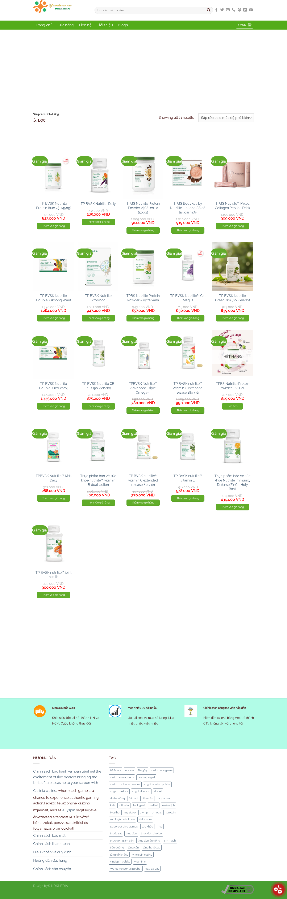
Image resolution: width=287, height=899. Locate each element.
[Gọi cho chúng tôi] (234, 10)
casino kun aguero (122, 777)
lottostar (124, 805)
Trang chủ (44, 25)
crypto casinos (119, 791)
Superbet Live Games (124, 826)
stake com (145, 819)
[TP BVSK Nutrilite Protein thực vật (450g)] (53, 174)
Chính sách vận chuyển (52, 869)
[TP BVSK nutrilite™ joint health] (53, 543)
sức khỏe (147, 826)
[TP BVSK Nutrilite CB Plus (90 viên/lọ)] (98, 354)
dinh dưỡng (117, 798)
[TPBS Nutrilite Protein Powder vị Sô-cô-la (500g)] (143, 174)
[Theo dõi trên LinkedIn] (245, 10)
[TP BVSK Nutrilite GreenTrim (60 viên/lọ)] (232, 266)
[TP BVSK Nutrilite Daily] (98, 174)
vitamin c (140, 861)
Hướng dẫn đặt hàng (50, 860)
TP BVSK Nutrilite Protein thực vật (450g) (53, 206)
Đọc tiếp (232, 406)
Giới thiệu (105, 25)
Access (129, 770)
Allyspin (68, 810)
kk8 (112, 805)
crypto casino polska (157, 784)
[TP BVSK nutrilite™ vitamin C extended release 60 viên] (143, 446)
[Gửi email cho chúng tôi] (228, 10)
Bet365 (142, 770)
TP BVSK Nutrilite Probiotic (98, 298)
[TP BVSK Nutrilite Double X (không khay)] (53, 266)
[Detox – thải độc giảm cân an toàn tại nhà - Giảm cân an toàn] (60, 10)
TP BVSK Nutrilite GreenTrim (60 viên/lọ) (232, 298)
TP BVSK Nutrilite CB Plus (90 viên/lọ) (98, 386)
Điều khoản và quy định (52, 852)
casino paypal (146, 777)
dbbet (158, 791)
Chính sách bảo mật (49, 835)
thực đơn (131, 833)
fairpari (133, 798)
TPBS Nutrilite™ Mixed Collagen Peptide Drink (232, 206)
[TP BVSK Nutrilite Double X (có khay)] (53, 354)
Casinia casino (44, 790)
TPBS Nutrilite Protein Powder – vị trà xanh (143, 298)
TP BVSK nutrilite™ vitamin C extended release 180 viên (188, 388)
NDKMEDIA (59, 886)
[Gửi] (209, 10)
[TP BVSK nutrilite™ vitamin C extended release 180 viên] (187, 354)
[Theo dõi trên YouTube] (251, 10)
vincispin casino (142, 854)
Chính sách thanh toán (51, 844)
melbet (153, 805)
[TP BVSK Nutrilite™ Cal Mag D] (187, 266)
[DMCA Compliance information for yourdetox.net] (237, 889)
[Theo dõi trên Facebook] (216, 10)
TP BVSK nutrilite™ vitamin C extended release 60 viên (143, 480)
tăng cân (133, 847)
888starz (115, 770)
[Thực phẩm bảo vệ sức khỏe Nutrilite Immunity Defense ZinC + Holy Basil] (232, 446)
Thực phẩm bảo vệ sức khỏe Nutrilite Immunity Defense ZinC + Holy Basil (232, 482)
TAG (159, 826)
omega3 (157, 812)
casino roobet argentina (125, 784)
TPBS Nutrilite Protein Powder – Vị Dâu (232, 386)
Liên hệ (85, 25)
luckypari (139, 805)
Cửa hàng (66, 25)
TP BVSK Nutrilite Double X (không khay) (53, 298)
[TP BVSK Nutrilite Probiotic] (98, 266)
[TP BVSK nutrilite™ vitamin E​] (187, 446)
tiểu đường (117, 847)
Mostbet (115, 812)
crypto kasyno (141, 791)
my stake (130, 812)
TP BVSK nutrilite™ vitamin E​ (188, 478)
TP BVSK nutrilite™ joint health (53, 575)
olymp (144, 812)
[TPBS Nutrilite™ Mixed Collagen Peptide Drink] (232, 174)
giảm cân (147, 798)
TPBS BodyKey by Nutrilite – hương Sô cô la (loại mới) (187, 208)
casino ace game (161, 770)
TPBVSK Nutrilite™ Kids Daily (53, 478)
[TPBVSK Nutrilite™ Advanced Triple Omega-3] (143, 354)
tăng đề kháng (119, 854)
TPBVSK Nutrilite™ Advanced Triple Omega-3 (143, 388)
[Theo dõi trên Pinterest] (239, 10)
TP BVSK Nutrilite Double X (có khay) (53, 386)
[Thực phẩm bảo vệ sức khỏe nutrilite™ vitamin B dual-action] (98, 446)
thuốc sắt (116, 833)
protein (171, 812)
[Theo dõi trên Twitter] (222, 10)
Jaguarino (163, 798)
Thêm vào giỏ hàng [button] (53, 226)
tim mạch (170, 840)
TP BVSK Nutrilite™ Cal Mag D (187, 298)
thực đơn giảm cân (122, 840)
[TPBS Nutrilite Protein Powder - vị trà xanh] (143, 266)
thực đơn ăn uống (149, 840)
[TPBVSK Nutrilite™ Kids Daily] (53, 446)
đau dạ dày (152, 868)
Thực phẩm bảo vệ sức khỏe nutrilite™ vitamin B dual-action (98, 480)
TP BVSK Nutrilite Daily (98, 204)
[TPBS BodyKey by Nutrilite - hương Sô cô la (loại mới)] (187, 174)
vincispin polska (120, 861)
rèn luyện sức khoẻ (122, 819)
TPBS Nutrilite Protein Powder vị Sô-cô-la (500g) (143, 208)
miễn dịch (168, 805)
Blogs (123, 25)
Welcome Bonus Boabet (125, 868)
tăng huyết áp (151, 847)
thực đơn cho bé (151, 833)
